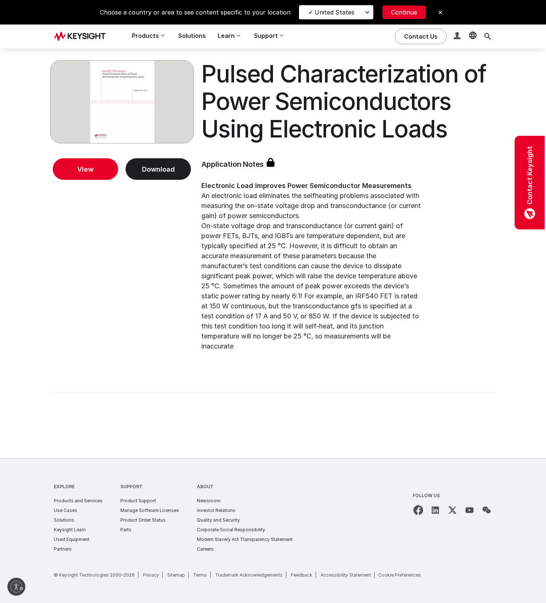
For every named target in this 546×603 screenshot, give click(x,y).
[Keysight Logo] (82, 36)
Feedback (301, 575)
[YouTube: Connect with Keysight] (469, 510)
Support (131, 486)
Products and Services (78, 500)
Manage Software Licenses (149, 510)
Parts (125, 529)
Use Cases (65, 510)
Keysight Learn (70, 529)
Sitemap (176, 575)
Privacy (151, 575)
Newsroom (209, 500)
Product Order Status (143, 520)
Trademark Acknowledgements (249, 575)
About (205, 486)
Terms (200, 575)
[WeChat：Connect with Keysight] (486, 510)
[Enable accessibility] (16, 587)
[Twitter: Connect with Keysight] (452, 510)
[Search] (487, 36)
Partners (63, 549)
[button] (458, 36)
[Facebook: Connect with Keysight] (418, 510)
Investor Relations (216, 510)
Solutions (192, 35)
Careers (205, 549)
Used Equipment (72, 539)
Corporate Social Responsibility (231, 529)
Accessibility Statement (346, 575)
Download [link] (158, 169)
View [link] (85, 169)
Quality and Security (218, 520)
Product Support (138, 500)
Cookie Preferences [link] (399, 575)
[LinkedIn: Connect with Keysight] (435, 510)
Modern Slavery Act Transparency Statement (245, 539)
